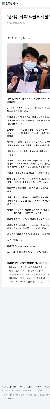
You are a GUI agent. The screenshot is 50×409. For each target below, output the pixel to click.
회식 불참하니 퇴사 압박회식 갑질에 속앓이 (27, 274)
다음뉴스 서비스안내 (10, 387)
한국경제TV (11, 3)
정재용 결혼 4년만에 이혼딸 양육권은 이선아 (28, 270)
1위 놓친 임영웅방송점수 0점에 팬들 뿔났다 (27, 267)
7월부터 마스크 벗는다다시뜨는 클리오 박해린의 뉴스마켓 (28, 278)
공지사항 (38, 387)
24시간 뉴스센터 (26, 387)
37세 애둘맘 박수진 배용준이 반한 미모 (26, 281)
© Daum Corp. (8, 398)
